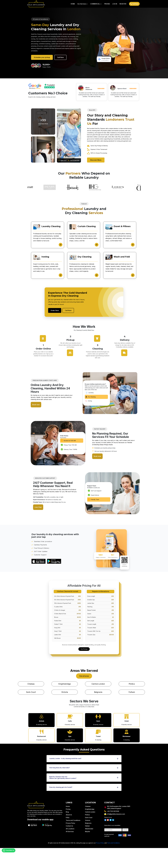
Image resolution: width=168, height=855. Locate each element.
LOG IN (114, 4)
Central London (98, 684)
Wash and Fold (122, 257)
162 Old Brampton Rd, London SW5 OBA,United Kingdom (118, 807)
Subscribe (125, 829)
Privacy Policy (70, 823)
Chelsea (30, 684)
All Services (70, 831)
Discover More (95, 160)
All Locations (70, 829)
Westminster (89, 829)
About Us (69, 815)
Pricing (68, 809)
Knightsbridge (64, 684)
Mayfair (87, 831)
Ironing (45, 257)
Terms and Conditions (73, 820)
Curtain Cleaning (87, 226)
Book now (36, 405)
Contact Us (69, 826)
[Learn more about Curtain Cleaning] (96, 245)
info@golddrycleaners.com (116, 814)
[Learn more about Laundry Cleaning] (60, 245)
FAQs (67, 817)
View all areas (84, 676)
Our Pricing (84, 649)
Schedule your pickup (42, 57)
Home (68, 806)
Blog (67, 812)
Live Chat (38, 507)
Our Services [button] (82, 4)
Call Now (135, 4)
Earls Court (31, 692)
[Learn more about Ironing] (60, 275)
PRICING (107, 4)
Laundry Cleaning (50, 226)
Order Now (55, 310)
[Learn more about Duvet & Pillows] (133, 245)
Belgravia (98, 692)
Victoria (64, 692)
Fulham (132, 692)
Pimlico (132, 684)
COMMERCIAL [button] (96, 4)
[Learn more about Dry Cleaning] (96, 275)
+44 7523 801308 (113, 811)
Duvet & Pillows (122, 226)
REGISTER (123, 4)
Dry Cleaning (84, 257)
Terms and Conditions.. (113, 843)
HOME (73, 4)
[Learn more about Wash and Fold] (133, 275)
